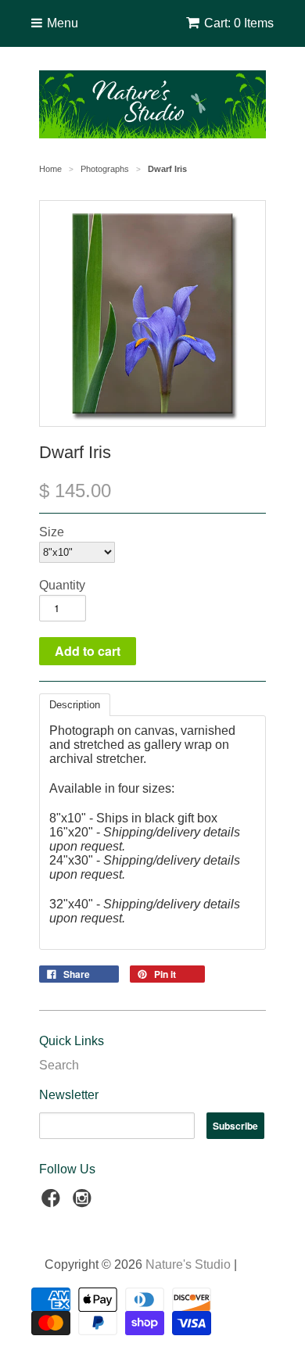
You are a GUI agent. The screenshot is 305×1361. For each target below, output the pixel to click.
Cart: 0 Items (239, 23)
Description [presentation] (74, 705)
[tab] (74, 704)
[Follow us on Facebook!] (53, 1202)
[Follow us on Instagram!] (84, 1202)
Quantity (62, 585)
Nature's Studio (188, 1264)
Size (51, 532)
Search (59, 1065)
